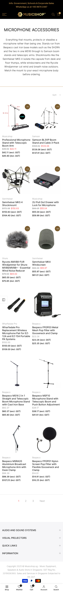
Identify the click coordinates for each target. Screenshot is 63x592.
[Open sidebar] (3, 299)
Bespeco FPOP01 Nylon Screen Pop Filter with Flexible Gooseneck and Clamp (45, 465)
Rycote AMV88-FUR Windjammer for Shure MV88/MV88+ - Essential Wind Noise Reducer (16, 266)
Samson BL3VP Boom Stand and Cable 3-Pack (45, 141)
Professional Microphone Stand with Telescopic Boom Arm (16, 142)
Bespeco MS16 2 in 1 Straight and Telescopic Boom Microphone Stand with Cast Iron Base (16, 400)
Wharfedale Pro (9, 323)
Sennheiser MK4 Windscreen (41, 263)
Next (42, 500)
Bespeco (36, 323)
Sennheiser (7, 198)
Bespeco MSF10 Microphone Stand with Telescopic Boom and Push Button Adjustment (46, 400)
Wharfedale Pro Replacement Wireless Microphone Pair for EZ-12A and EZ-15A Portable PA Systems (16, 333)
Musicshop (7, 136)
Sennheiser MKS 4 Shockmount (12, 204)
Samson (36, 136)
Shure (5, 258)
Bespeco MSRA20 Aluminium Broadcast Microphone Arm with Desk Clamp (14, 465)
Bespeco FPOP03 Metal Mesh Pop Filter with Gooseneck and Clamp (45, 330)
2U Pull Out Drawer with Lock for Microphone (45, 204)
